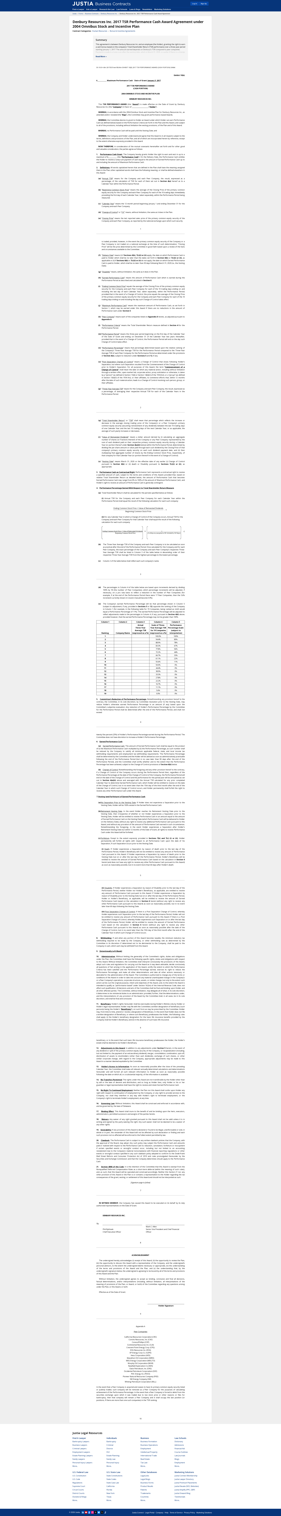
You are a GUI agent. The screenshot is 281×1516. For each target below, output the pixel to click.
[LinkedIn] (83, 1512)
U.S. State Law (113, 1472)
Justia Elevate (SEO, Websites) (187, 1486)
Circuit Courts (78, 1490)
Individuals (111, 1438)
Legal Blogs (145, 1479)
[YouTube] (86, 1512)
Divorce (109, 1448)
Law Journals (180, 1455)
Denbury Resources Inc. (109, 14)
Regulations (77, 1483)
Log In (194, 4)
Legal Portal (149, 1513)
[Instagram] (92, 1512)
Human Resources (99, 31)
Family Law (110, 1459)
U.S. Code (76, 1479)
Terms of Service (176, 1513)
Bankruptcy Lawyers (80, 1441)
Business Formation (148, 1441)
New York (110, 1493)
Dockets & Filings (79, 1497)
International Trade (148, 1455)
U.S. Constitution (79, 1475)
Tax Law (143, 1462)
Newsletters (147, 9)
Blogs (177, 1459)
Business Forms (147, 1483)
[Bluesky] (98, 1512)
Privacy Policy (189, 1513)
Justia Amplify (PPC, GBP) (185, 1490)
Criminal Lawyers (79, 1448)
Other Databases (148, 1472)
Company (159, 1513)
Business (144, 1438)
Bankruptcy (111, 1441)
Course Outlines (181, 1452)
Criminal (109, 1445)
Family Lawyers (78, 1459)
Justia (74, 14)
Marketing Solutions (162, 9)
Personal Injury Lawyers (82, 1462)
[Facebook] (89, 1512)
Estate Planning (112, 1455)
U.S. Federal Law (80, 1472)
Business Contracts (92, 14)
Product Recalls (146, 1486)
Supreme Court (78, 1486)
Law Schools (121, 9)
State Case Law (112, 1483)
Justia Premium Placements (186, 1483)
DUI (108, 1452)
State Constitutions (114, 1475)
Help (166, 1513)
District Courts (78, 1493)
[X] (102, 1512)
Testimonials (180, 1497)
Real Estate (145, 1459)
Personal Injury (112, 1462)
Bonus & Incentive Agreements (122, 31)
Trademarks (145, 1493)
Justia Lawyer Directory (184, 1479)
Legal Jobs (144, 1475)
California (110, 1486)
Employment (145, 1448)
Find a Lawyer (78, 9)
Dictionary (179, 1441)
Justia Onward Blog (182, 1493)
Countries (144, 1497)
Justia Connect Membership (186, 1475)
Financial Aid (180, 1448)
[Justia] (82, 4)
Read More (100, 56)
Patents (143, 1490)
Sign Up (204, 4)
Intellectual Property (148, 1452)
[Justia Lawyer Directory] (105, 1512)
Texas (108, 1497)
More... (75, 1466)
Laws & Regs (134, 9)
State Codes (111, 1479)
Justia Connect (138, 1513)
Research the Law (106, 9)
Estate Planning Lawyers (82, 1455)
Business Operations (149, 1445)
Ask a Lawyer (92, 9)
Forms (81, 14)
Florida (109, 1490)
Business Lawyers (79, 1445)
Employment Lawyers (81, 1452)
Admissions (179, 1445)
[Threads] (95, 1512)
